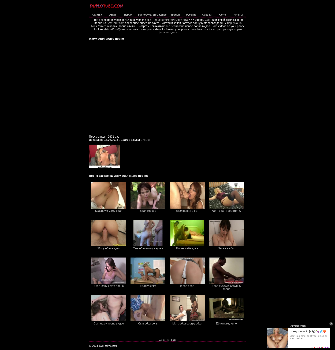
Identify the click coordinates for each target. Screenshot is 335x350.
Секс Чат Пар (167, 339)
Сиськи (145, 139)
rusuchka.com (199, 29)
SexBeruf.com (115, 23)
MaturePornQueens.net (117, 29)
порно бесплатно (173, 26)
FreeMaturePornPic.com (167, 19)
